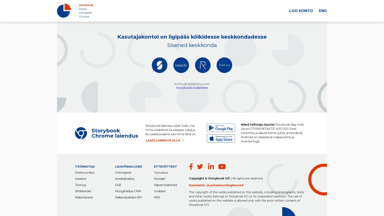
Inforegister (85, 12)
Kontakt (159, 179)
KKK (157, 197)
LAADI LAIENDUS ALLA (163, 140)
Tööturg (80, 185)
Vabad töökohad (165, 185)
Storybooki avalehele (192, 88)
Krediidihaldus (124, 179)
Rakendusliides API (128, 197)
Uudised (159, 191)
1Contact (84, 16)
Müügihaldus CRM (128, 191)
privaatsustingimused (226, 185)
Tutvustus (161, 172)
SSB (118, 185)
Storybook (86, 5)
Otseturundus (84, 172)
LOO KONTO (301, 11)
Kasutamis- (198, 185)
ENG (323, 11)
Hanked (80, 179)
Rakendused (84, 197)
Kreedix (83, 8)
